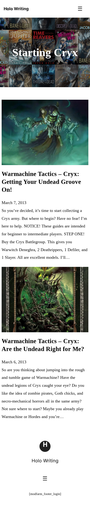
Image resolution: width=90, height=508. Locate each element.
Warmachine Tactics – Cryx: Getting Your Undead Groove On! (41, 181)
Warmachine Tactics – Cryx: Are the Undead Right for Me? (43, 345)
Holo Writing (45, 460)
